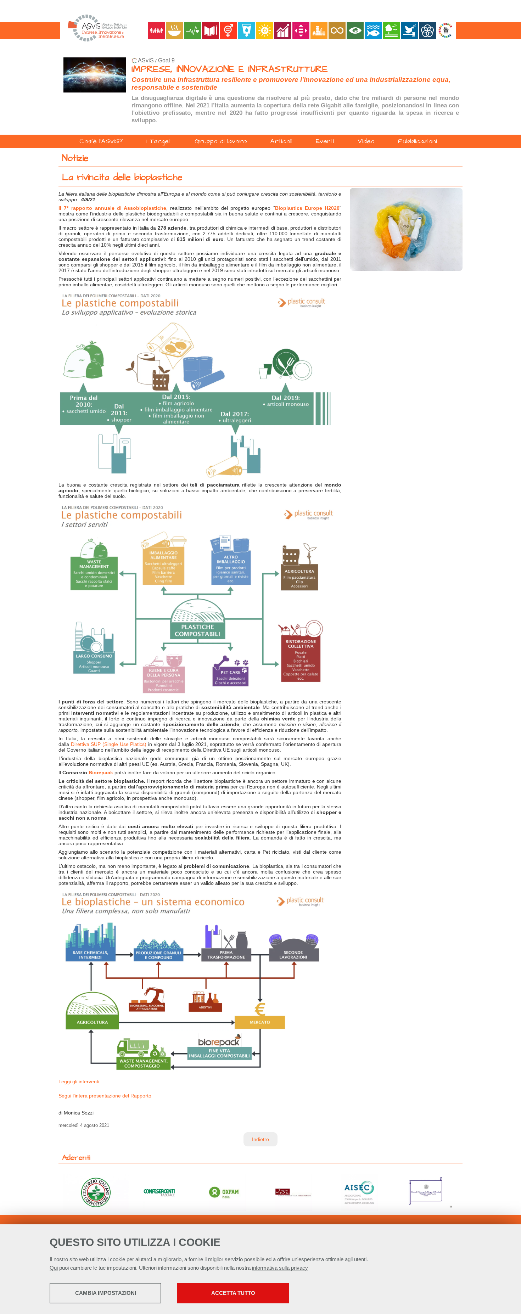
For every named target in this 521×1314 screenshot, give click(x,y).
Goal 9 (166, 60)
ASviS (146, 60)
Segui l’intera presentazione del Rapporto (104, 1096)
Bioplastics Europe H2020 (307, 208)
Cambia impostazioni (105, 1293)
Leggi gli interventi (78, 1081)
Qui (54, 1268)
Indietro (260, 1139)
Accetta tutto (233, 1293)
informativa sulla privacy (280, 1268)
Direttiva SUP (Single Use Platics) (109, 744)
